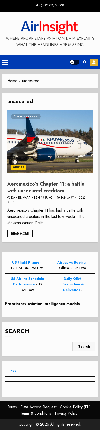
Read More (20, 233)
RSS (13, 371)
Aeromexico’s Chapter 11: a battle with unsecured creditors (45, 187)
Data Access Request (38, 407)
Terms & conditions (35, 413)
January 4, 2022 (73, 198)
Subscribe (94, 62)
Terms (12, 407)
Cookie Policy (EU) (75, 407)
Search (17, 331)
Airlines (18, 167)
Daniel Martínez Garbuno (31, 198)
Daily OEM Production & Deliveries (72, 284)
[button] (5, 62)
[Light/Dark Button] (74, 62)
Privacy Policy (66, 413)
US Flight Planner (26, 262)
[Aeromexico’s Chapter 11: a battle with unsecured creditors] (50, 141)
